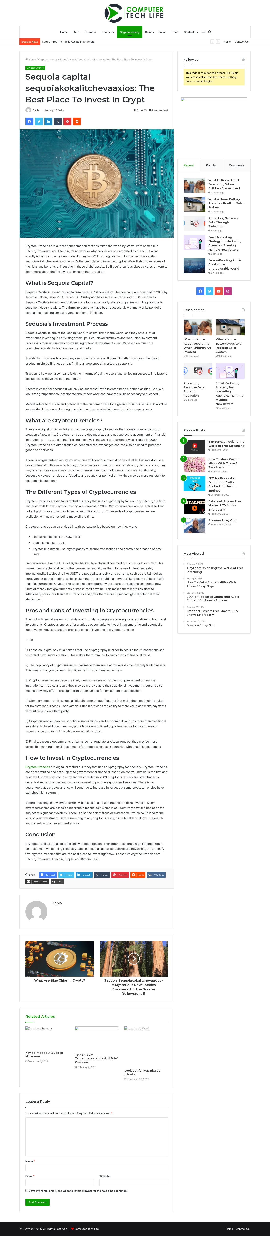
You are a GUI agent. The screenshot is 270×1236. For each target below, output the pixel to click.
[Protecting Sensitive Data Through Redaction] (194, 223)
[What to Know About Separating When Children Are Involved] (194, 185)
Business (90, 32)
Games (149, 32)
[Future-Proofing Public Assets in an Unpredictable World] (194, 265)
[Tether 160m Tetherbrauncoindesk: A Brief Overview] (96, 1038)
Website (104, 1176)
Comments (236, 165)
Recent (189, 165)
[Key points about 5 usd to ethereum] (47, 1037)
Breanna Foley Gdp (222, 520)
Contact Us (191, 32)
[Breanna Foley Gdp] (194, 525)
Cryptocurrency (130, 32)
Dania (56, 903)
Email (30, 1176)
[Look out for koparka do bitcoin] (146, 1046)
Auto (76, 32)
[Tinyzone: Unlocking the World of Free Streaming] (194, 447)
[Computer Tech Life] (135, 13)
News (162, 32)
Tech (175, 32)
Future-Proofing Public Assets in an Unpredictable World (77, 41)
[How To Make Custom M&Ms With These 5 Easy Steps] (194, 464)
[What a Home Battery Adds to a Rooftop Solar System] (194, 204)
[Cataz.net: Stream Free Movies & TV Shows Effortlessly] (194, 506)
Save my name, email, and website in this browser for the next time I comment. (78, 1190)
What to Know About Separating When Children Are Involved (224, 184)
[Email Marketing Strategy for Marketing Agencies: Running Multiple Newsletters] (194, 242)
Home (64, 32)
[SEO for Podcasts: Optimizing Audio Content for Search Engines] (194, 483)
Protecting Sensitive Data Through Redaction (223, 222)
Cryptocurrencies (37, 767)
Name (30, 1161)
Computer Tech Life (87, 1228)
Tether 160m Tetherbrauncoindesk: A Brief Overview (96, 1058)
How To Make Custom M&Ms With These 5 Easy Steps (224, 463)
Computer (108, 32)
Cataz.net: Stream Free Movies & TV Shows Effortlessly (224, 505)
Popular (211, 165)
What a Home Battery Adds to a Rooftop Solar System (226, 203)
